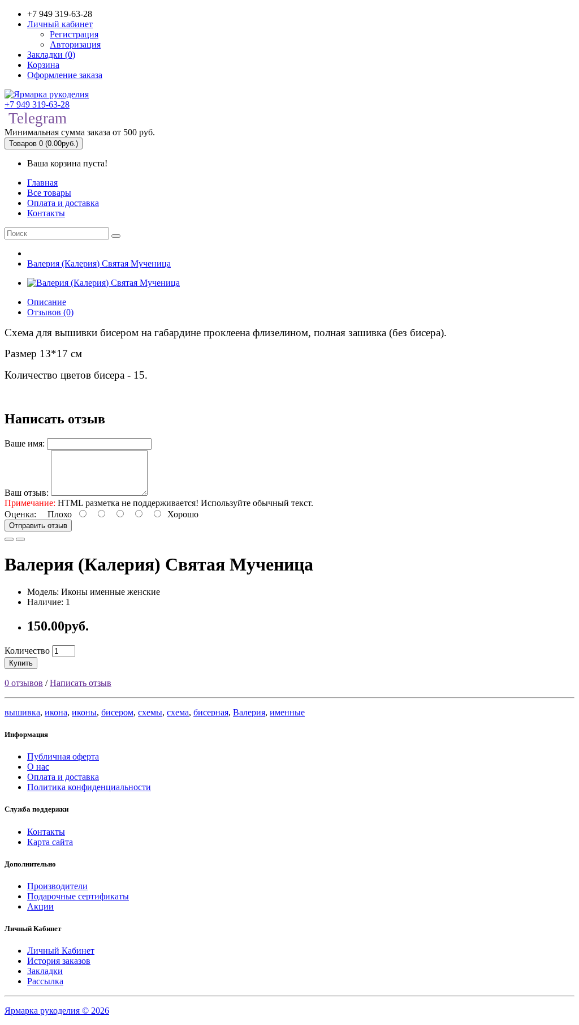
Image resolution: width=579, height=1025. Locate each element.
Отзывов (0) (50, 312)
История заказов (58, 961)
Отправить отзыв (38, 525)
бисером (117, 712)
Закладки (45, 971)
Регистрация (74, 34)
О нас (38, 766)
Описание (46, 302)
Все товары (49, 193)
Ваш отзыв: (27, 493)
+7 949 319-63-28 (37, 104)
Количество (27, 650)
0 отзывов (24, 683)
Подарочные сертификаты (78, 896)
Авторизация (75, 44)
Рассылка (45, 981)
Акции (40, 906)
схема (178, 712)
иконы (84, 712)
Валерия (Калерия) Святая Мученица (99, 263)
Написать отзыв (80, 683)
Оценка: (20, 514)
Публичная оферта (63, 756)
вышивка (22, 712)
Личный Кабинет (60, 950)
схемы (150, 712)
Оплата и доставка (63, 203)
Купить (21, 663)
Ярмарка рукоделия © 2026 (57, 1010)
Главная (42, 182)
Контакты (46, 213)
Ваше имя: (25, 443)
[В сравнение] (20, 539)
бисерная (210, 712)
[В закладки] (9, 539)
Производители (57, 886)
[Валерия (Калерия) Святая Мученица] (103, 283)
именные (287, 712)
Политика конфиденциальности (89, 787)
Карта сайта (50, 842)
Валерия (249, 712)
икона (56, 712)
